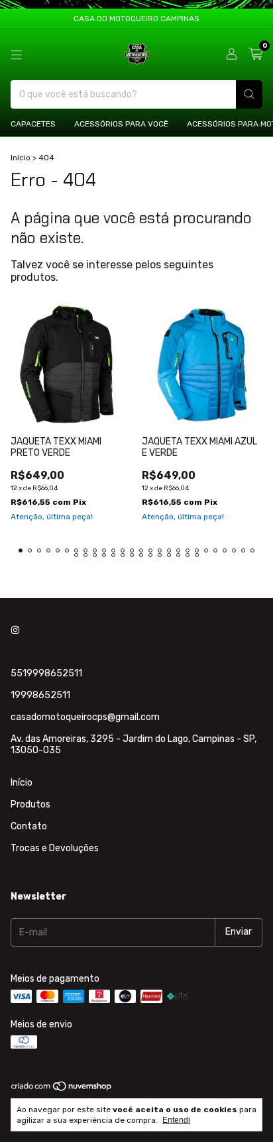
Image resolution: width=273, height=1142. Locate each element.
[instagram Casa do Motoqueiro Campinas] (15, 630)
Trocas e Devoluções (55, 848)
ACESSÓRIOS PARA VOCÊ (121, 124)
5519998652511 (46, 673)
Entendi (176, 1120)
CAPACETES (33, 124)
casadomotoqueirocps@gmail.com (85, 717)
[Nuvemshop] (62, 1089)
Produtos (30, 804)
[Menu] (17, 55)
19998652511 (40, 695)
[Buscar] (249, 94)
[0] (255, 54)
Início (20, 157)
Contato (29, 826)
